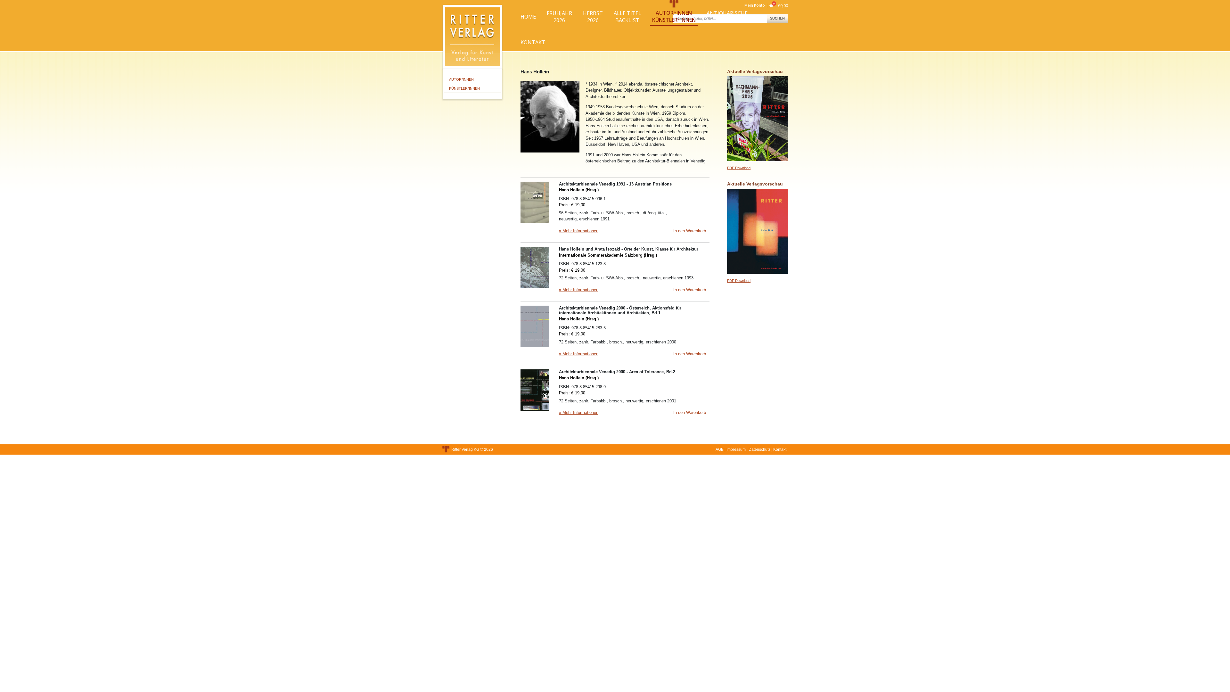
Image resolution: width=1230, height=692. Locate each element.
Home (528, 16)
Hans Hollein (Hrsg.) (579, 189)
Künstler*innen (464, 88)
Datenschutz (759, 449)
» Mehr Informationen (578, 230)
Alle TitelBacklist (627, 17)
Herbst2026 (593, 17)
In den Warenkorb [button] (689, 230)
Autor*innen (461, 79)
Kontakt (533, 42)
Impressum (736, 449)
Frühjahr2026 (559, 17)
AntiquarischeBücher (727, 17)
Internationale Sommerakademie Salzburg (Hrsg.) (608, 255)
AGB (720, 449)
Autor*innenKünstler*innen (674, 16)
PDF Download (738, 168)
